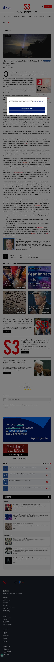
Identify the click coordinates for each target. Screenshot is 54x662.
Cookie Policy (41, 101)
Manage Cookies (27, 104)
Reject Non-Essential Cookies (27, 111)
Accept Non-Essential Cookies (27, 108)
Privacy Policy (36, 101)
